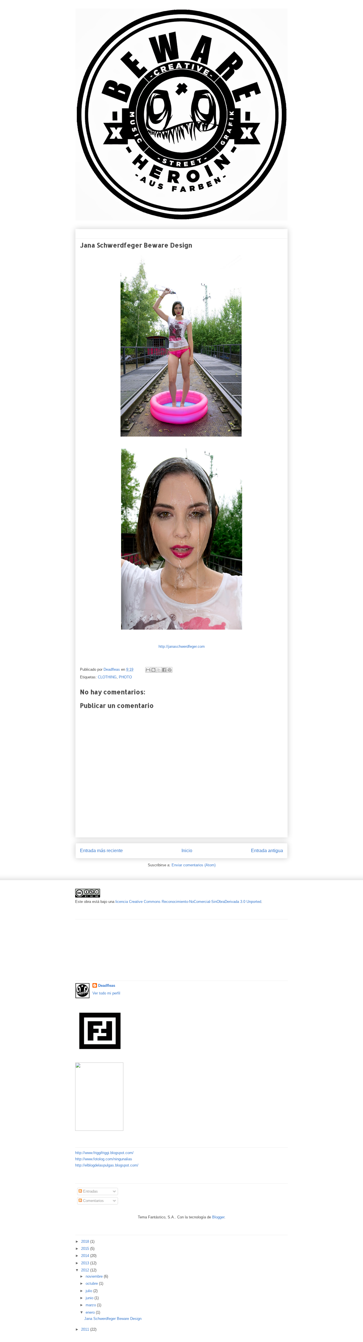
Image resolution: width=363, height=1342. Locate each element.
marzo (91, 1305)
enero (91, 1312)
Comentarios (93, 1201)
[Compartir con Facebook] (164, 670)
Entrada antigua (267, 850)
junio (90, 1298)
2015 (85, 1248)
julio (89, 1291)
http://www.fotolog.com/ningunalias (103, 1159)
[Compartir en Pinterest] (169, 670)
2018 (85, 1241)
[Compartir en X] (159, 670)
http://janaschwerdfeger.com (182, 646)
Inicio (187, 850)
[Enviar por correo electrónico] (148, 670)
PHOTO (125, 677)
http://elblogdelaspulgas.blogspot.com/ (106, 1165)
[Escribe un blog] (153, 670)
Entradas (90, 1191)
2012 (85, 1270)
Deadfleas (106, 985)
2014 (85, 1256)
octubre (92, 1283)
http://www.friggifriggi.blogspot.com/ (104, 1153)
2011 (85, 1329)
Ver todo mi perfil (106, 993)
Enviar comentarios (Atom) (194, 865)
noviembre (95, 1276)
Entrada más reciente (101, 850)
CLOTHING (107, 677)
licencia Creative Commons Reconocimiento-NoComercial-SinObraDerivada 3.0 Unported (188, 901)
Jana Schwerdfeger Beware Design (113, 1318)
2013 (85, 1263)
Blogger (218, 1217)
